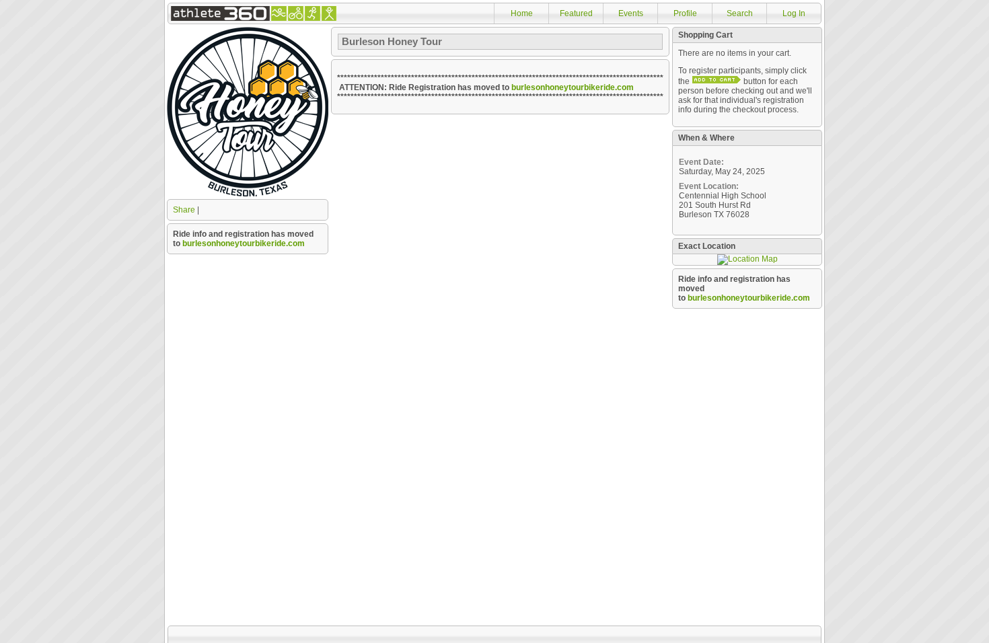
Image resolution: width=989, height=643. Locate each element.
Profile (685, 13)
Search (740, 13)
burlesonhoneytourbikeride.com (243, 243)
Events (630, 13)
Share (184, 210)
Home (522, 13)
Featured (576, 13)
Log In (793, 13)
